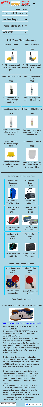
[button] (34, 3)
